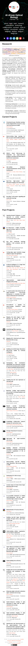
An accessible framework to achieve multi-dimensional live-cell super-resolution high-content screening (15, 497)
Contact (21, 29)
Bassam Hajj (20, 424)
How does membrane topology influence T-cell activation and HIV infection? (15, 243)
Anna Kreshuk (22, 184)
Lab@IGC (14, 31)
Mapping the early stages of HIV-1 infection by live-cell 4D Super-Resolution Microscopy (15, 318)
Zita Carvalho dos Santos (11, 171)
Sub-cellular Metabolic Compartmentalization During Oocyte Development (15, 168)
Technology (18, 25)
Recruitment (14, 29)
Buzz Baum (15, 466)
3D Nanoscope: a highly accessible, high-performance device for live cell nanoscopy (15, 229)
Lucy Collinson (8, 309)
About (6, 23)
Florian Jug (14, 267)
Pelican (10, 642)
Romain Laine (15, 410)
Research (21, 23)
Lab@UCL (20, 31)
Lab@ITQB (8, 31)
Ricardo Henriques (9, 126)
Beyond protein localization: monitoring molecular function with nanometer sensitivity (15, 407)
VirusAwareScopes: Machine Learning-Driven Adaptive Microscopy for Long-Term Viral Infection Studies (15, 124)
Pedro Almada (14, 580)
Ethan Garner (8, 537)
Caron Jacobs (8, 562)
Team (15, 23)
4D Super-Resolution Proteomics (14, 430)
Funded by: (15, 130)
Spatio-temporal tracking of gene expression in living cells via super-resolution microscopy (15, 603)
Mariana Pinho (15, 579)
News (11, 23)
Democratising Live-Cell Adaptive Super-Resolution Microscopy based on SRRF (15, 463)
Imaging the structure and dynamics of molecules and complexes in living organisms (15, 571)
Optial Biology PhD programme (13, 329)
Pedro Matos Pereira (18, 220)
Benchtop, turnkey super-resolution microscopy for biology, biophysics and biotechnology (15, 392)
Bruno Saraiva (8, 255)
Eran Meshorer (9, 184)
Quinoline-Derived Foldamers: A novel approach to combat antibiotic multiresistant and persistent (15, 217)
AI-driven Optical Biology (14, 16)
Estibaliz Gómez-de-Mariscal (11, 159)
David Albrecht (8, 511)
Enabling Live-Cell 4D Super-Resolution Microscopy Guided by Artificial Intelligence (15, 350)
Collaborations (7, 27)
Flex (19, 642)
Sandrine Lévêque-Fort (10, 185)
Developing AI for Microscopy (13, 475)
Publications (10, 25)
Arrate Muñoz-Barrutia (14, 269)
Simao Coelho (8, 199)
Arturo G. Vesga (9, 232)
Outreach (16, 27)
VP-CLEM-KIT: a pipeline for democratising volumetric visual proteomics (15, 306)
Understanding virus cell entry (13, 560)
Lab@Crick (14, 33)
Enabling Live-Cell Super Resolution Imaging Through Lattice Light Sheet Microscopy (15, 519)
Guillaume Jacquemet (18, 139)
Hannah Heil (8, 321)
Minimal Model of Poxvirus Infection (15, 509)
